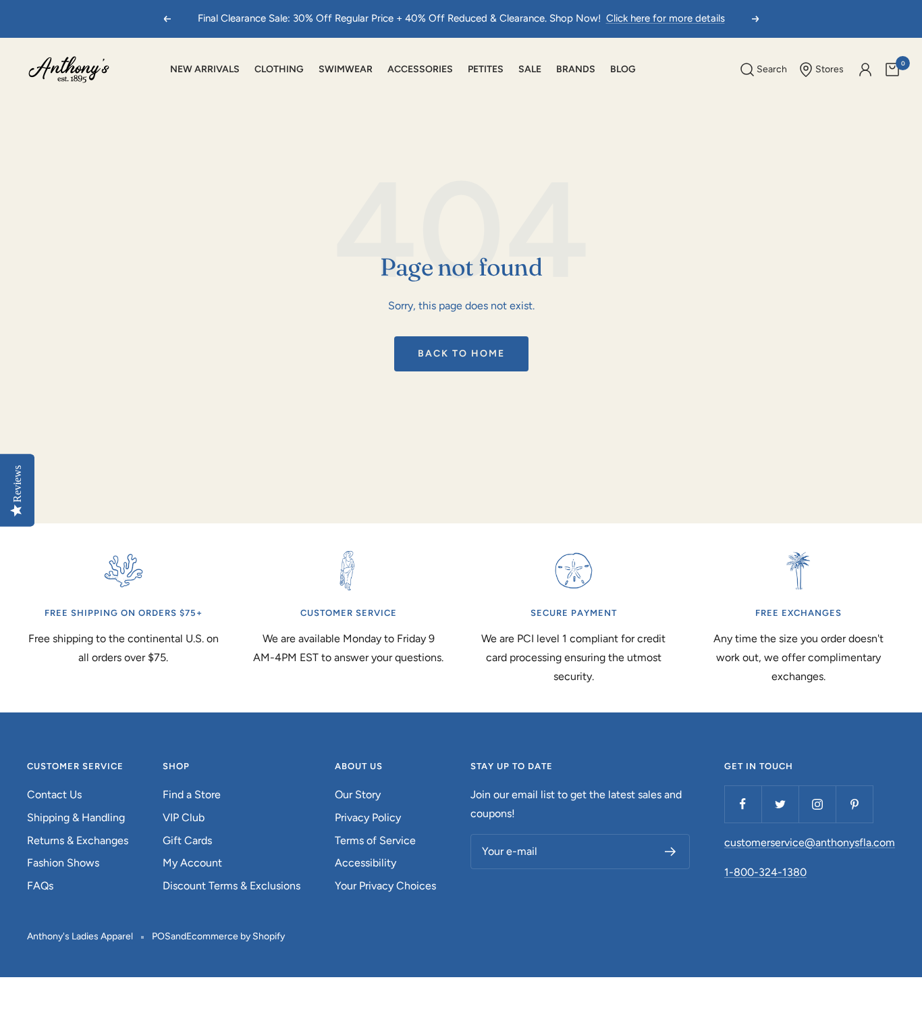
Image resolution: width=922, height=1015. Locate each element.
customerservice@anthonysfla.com (809, 842)
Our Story (358, 794)
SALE (529, 69)
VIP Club (184, 817)
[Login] (865, 69)
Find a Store (192, 794)
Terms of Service (375, 840)
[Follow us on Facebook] (742, 804)
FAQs (40, 885)
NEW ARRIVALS (205, 69)
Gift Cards (187, 840)
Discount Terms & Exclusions (231, 885)
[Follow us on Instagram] (817, 804)
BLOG (623, 69)
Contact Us (54, 794)
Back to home (461, 353)
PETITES (486, 69)
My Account (192, 862)
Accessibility (365, 862)
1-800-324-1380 (765, 872)
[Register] (670, 851)
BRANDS (575, 69)
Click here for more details (665, 18)
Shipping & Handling (76, 817)
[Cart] (892, 69)
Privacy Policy (368, 817)
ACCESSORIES (420, 69)
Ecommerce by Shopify (235, 936)
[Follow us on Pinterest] (854, 804)
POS (161, 936)
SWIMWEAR (346, 69)
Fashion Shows (63, 862)
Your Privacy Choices (385, 885)
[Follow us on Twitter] (779, 804)
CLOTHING (279, 69)
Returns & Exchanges (77, 840)
